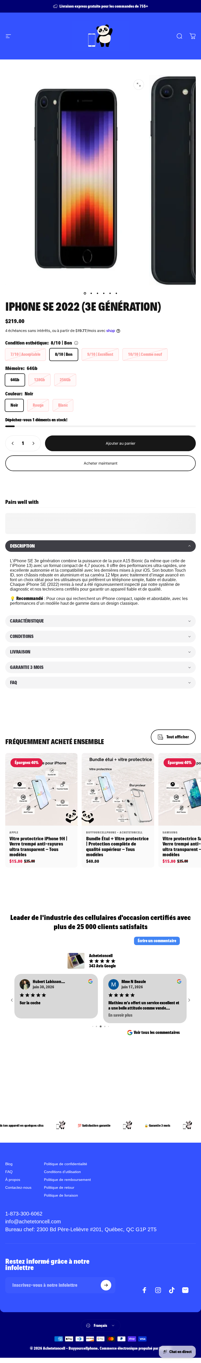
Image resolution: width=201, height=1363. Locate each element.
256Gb (65, 380)
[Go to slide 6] (96, 1026)
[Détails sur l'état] (76, 343)
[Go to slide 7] (101, 1026)
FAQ (9, 1172)
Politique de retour (59, 1187)
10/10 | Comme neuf (145, 354)
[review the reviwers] (90, 981)
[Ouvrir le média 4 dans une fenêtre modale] (138, 84)
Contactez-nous (18, 1187)
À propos (12, 1179)
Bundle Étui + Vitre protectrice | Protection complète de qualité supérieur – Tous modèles (117, 847)
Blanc (63, 405)
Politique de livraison (61, 1195)
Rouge (38, 405)
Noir (14, 405)
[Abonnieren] (106, 1285)
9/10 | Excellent (100, 354)
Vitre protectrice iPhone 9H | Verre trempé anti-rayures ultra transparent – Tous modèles (38, 847)
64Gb (14, 380)
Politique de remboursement (67, 1179)
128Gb (39, 380)
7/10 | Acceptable (25, 354)
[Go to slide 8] (104, 1026)
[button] (100, 546)
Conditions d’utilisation (62, 1172)
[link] (81, 1229)
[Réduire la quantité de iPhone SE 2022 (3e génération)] (11, 443)
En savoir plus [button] (32, 1015)
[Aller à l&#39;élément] (85, 293)
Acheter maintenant (101, 463)
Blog (9, 1164)
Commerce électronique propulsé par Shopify (135, 1348)
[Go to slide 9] (108, 1026)
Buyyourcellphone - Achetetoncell (114, 832)
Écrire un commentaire (157, 941)
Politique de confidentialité (65, 1164)
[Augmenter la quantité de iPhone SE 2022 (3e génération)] (35, 443)
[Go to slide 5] (92, 1026)
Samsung (170, 832)
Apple (13, 832)
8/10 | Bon (63, 354)
